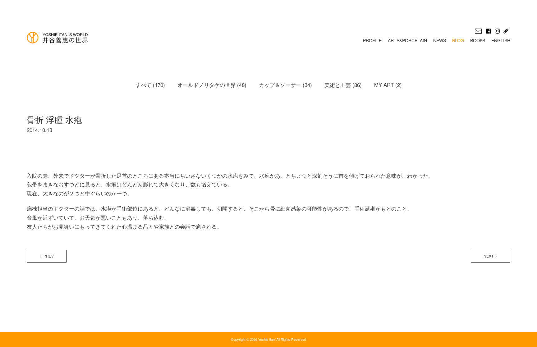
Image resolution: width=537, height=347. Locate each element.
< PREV (46, 255)
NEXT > (491, 255)
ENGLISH (500, 40)
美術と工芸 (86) (343, 85)
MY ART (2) (388, 85)
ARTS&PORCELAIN (407, 40)
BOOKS (477, 40)
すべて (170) (150, 85)
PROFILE (372, 40)
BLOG (458, 40)
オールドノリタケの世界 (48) (211, 85)
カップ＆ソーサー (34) (285, 85)
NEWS (439, 40)
